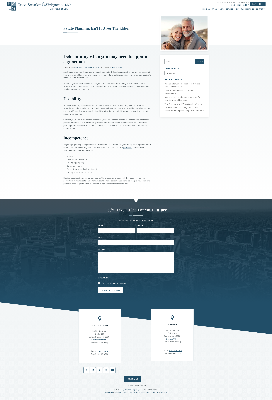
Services (229, 9)
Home (205, 9)
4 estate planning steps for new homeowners (178, 92)
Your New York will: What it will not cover (183, 104)
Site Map (117, 392)
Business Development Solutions (145, 392)
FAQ (242, 9)
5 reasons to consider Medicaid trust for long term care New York (182, 98)
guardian (127, 147)
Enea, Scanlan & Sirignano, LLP (86, 68)
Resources (249, 9)
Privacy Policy (127, 392)
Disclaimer (103, 278)
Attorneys (219, 9)
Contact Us (261, 9)
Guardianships (116, 68)
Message (102, 249)
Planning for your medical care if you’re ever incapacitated (182, 85)
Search (200, 61)
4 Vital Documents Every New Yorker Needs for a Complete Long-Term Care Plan (184, 109)
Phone (140, 225)
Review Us (133, 379)
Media (237, 9)
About (211, 9)
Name (100, 225)
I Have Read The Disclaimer (114, 283)
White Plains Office (99, 339)
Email (101, 237)
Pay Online (258, 4)
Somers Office (172, 339)
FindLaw (163, 392)
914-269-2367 (240, 4)
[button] (270, 384)
